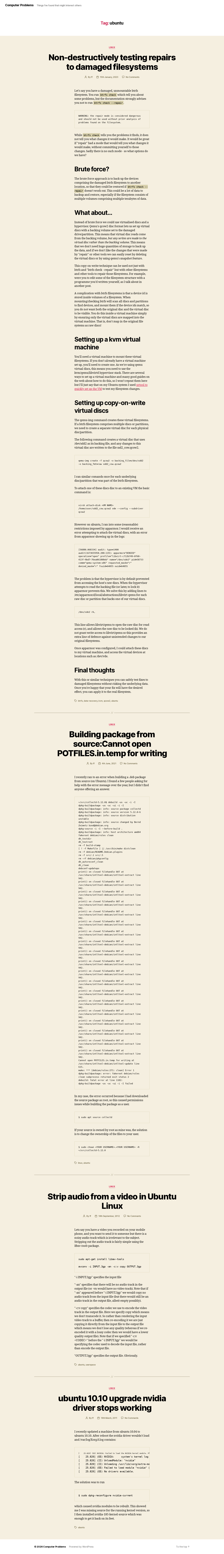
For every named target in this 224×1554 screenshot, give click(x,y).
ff (91, 77)
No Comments (132, 77)
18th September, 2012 (109, 1216)
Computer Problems (19, 5)
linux (80, 1163)
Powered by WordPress (81, 1546)
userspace (91, 1364)
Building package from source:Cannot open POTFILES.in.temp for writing (112, 743)
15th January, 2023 (109, 77)
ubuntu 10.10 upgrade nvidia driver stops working (112, 1403)
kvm (101, 701)
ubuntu (114, 701)
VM (99, 389)
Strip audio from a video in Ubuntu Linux (112, 1201)
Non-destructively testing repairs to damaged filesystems (112, 62)
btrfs (80, 701)
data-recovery (90, 701)
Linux (112, 47)
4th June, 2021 (109, 763)
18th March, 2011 (109, 1418)
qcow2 (107, 701)
